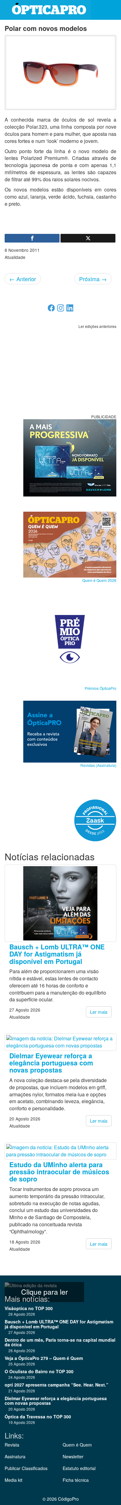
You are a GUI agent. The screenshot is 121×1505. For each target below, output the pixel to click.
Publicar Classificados (26, 1468)
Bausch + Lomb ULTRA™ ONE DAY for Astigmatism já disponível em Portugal (57, 954)
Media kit (13, 1480)
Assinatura (15, 1456)
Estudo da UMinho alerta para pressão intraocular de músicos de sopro (59, 1172)
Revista (12, 1445)
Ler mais (99, 1011)
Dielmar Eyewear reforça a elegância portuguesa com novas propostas (51, 1063)
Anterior (22, 279)
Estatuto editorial (79, 1468)
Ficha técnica (76, 1480)
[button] (111, 10)
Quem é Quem (77, 1445)
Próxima (93, 279)
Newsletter (73, 1456)
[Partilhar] (32, 238)
